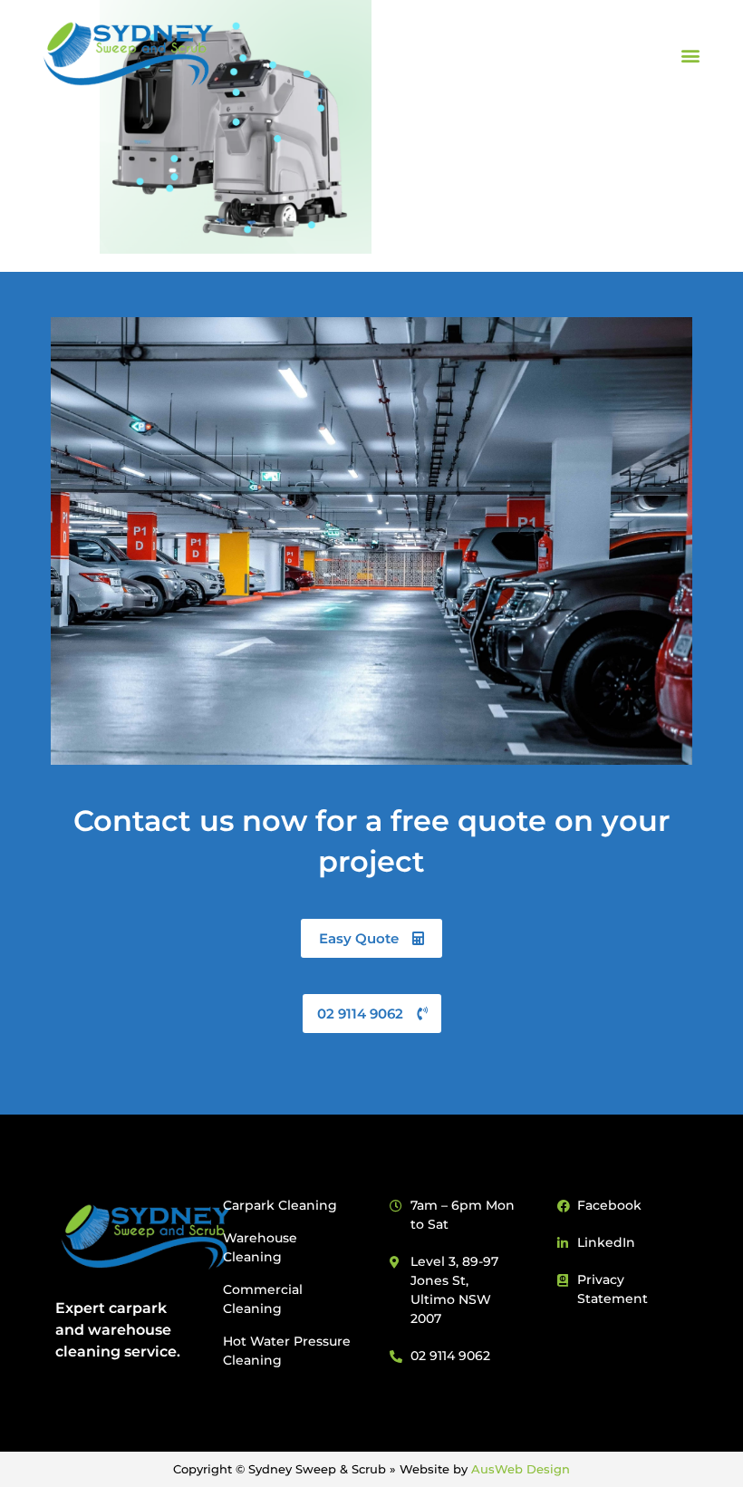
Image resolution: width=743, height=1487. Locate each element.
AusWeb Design (520, 1469)
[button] (691, 56)
